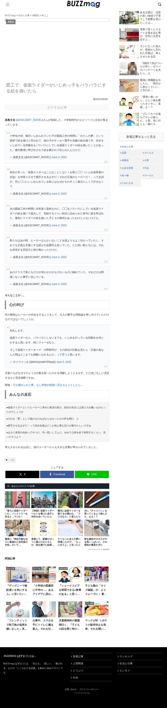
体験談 (125, 160)
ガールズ (148, 152)
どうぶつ (78, 670)
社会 (75, 677)
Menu (7, 4)
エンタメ (125, 670)
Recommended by (95, 549)
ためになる (127, 183)
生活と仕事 (127, 146)
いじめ (11, 460)
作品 (146, 168)
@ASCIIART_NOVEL (29, 120)
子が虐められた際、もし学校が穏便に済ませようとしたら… (48, 385)
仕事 (146, 160)
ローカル (148, 175)
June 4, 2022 (59, 157)
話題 (124, 152)
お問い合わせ (70, 689)
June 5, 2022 (63, 362)
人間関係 (78, 663)
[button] (11, 575)
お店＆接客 (127, 168)
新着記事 (78, 656)
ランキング (126, 656)
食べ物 (125, 175)
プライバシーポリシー (89, 689)
